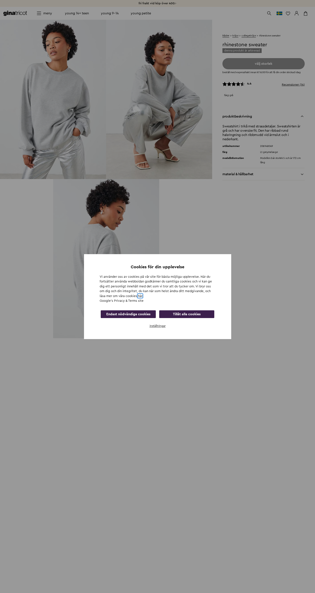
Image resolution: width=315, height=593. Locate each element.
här (140, 295)
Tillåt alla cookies (187, 314)
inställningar (158, 325)
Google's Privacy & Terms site (122, 300)
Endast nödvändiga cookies (128, 314)
